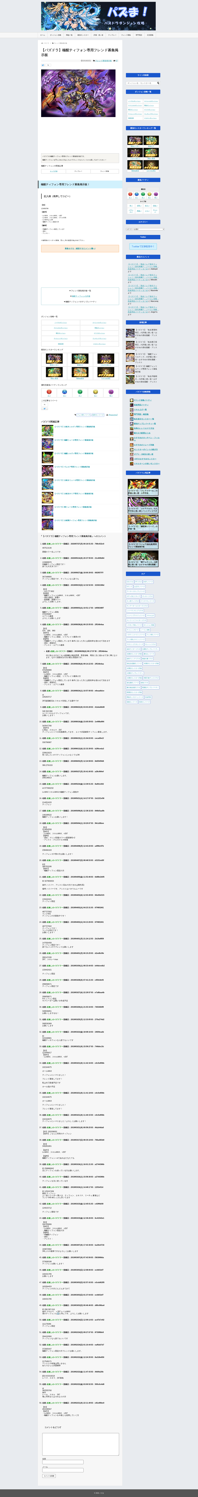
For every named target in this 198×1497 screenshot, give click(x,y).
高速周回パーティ (141, 405)
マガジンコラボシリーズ (135, 644)
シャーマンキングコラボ (135, 610)
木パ (143, 197)
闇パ (111, 396)
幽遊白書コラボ (147, 659)
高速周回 (148, 697)
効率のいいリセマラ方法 (144, 428)
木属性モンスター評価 (151, 663)
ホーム (42, 35)
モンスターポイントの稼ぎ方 (146, 449)
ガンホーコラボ (147, 596)
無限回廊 (60, 344)
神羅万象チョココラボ (151, 678)
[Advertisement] (80, 136)
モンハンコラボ (150, 644)
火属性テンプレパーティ (135, 673)
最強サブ (80, 365)
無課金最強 (80, 378)
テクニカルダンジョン (61, 328)
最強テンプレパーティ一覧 (145, 424)
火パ (130, 197)
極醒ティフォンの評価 (81, 296)
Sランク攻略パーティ (143, 400)
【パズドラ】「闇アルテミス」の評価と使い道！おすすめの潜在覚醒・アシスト (142, 564)
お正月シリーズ (139, 586)
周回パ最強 (54, 378)
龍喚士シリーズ (132, 702)
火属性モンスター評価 (134, 678)
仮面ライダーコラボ (133, 649)
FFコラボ (138, 582)
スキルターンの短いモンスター (147, 464)
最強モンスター (83, 35)
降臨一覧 (69, 35)
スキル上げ (150, 615)
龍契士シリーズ (98, 415)
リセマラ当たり (106, 365)
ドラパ (147, 211)
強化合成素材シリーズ (134, 663)
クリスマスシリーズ (147, 601)
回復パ (155, 206)
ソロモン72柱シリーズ (134, 625)
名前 (44, 1459)
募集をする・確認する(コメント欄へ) (80, 248)
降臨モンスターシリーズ (135, 697)
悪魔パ (139, 211)
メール (45, 1467)
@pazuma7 (113, 415)
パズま (101, 1493)
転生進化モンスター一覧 (144, 419)
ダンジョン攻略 (55, 35)
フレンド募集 (126, 35)
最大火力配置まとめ (142, 433)
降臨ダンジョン (99, 328)
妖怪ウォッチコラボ (133, 659)
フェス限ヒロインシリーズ (136, 639)
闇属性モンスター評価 (134, 692)
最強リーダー (54, 365)
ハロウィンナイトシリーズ (136, 635)
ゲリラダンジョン (99, 333)
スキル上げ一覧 (140, 410)
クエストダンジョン (99, 344)
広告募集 (150, 35)
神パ (131, 206)
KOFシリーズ (148, 582)
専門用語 (139, 35)
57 (117, 61)
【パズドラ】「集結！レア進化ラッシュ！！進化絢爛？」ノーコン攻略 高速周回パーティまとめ (143, 266)
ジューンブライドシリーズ (136, 615)
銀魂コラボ (144, 683)
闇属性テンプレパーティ (150, 687)
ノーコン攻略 (145, 630)
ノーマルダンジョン (61, 322)
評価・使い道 (98, 35)
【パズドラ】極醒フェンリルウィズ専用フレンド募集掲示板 (146, 369)
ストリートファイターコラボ (136, 620)
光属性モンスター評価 (134, 654)
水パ (136, 197)
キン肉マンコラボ (133, 601)
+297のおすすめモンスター (145, 459)
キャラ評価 (53, 171)
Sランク (129, 586)
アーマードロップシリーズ (136, 591)
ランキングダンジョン (99, 338)
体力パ (147, 206)
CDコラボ (130, 582)
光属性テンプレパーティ (150, 649)
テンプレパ (112, 35)
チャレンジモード (133, 630)
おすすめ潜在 (105, 378)
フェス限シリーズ (83, 415)
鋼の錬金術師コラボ (133, 687)
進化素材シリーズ (133, 683)
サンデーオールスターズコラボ (137, 606)
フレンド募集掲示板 (103, 61)
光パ (149, 197)
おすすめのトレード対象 (144, 445)
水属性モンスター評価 (134, 668)
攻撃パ (139, 206)
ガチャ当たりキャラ (133, 596)
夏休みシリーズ (149, 654)
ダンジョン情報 (149, 625)
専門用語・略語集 (141, 414)
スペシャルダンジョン (99, 322)
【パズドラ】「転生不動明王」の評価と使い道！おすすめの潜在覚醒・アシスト (146, 379)
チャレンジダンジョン (61, 338)
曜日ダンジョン (61, 333)
